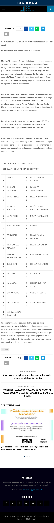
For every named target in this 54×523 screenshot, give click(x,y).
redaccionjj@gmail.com (32, 490)
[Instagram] (19, 503)
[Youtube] (26, 503)
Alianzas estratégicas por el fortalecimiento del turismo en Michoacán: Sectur (27, 376)
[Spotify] (33, 503)
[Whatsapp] (40, 503)
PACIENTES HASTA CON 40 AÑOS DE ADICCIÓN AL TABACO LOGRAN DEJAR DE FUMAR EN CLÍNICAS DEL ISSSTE (27, 393)
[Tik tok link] (36, 3)
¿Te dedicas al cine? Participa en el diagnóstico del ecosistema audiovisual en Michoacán (24, 448)
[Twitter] (13, 503)
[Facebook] (6, 503)
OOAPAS (5, 349)
